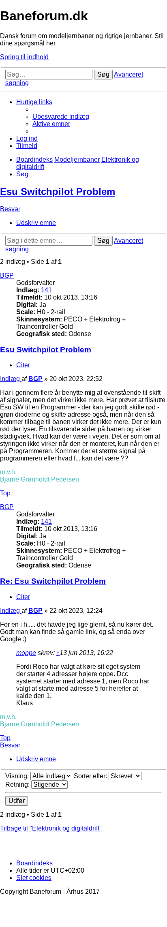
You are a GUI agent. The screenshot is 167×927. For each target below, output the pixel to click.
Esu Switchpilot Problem (57, 191)
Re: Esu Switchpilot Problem (53, 581)
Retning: (18, 784)
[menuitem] (60, 116)
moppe (26, 652)
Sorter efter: (91, 776)
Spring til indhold (24, 57)
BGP (7, 275)
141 (46, 290)
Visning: (17, 776)
